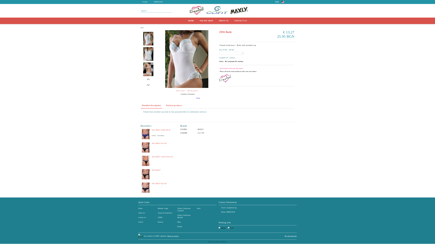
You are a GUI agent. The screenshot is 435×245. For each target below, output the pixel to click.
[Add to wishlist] (292, 70)
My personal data (291, 236)
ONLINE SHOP (206, 21)
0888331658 (158, 2)
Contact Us (240, 21)
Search (140, 222)
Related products (174, 105)
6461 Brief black (159, 183)
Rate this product (192, 91)
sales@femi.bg (231, 208)
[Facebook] (290, 2)
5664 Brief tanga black (162, 157)
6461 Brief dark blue (161, 130)
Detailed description (151, 105)
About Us (223, 21)
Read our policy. (173, 236)
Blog (179, 222)
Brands (179, 226)
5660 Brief (156, 170)
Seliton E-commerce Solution (217, 242)
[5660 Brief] (146, 174)
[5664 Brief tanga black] (146, 161)
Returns (160, 222)
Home (191, 21)
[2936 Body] (186, 87)
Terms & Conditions (165, 213)
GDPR (160, 217)
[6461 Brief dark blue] (146, 134)
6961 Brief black (159, 143)
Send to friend (180, 91)
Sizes (199, 208)
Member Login (163, 208)
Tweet (198, 98)
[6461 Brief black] (146, 188)
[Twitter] (293, 2)
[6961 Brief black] (146, 147)
